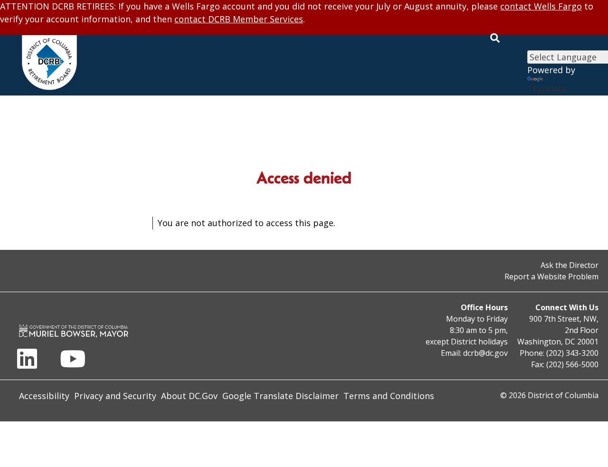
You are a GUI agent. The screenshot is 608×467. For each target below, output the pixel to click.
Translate (547, 89)
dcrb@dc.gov (485, 353)
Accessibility (44, 395)
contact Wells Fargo (541, 6)
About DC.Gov (189, 395)
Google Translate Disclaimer (280, 395)
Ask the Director (569, 265)
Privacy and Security (115, 395)
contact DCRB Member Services (238, 19)
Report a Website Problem (551, 276)
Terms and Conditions (388, 395)
